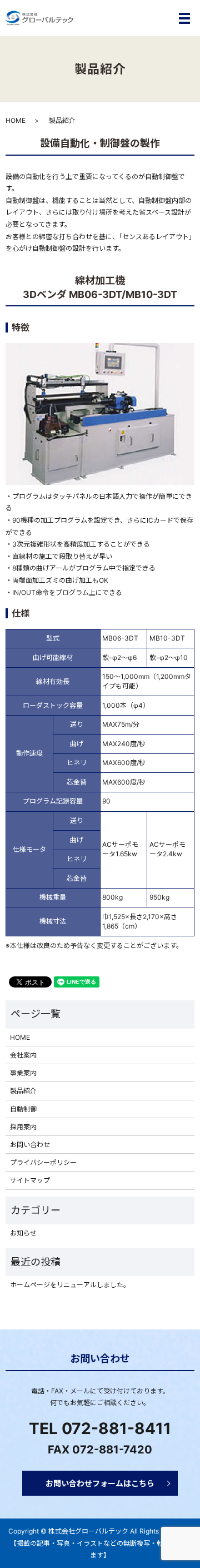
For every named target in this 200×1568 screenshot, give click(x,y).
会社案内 (23, 1055)
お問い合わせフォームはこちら (100, 1483)
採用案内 (23, 1127)
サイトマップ (30, 1180)
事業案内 (23, 1073)
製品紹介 (23, 1090)
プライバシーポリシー (43, 1162)
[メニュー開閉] (184, 18)
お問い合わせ (30, 1144)
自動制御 (23, 1109)
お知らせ (23, 1233)
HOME (16, 120)
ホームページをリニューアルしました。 (70, 1285)
